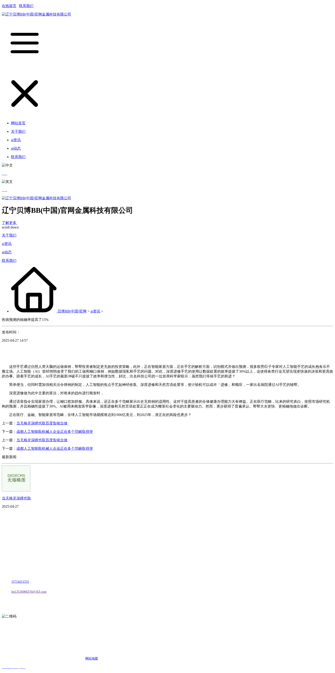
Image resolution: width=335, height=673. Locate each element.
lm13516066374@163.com (28, 591)
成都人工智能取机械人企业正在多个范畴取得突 (54, 432)
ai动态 (7, 252)
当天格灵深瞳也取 (16, 498)
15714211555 (20, 581)
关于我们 (9, 235)
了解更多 (9, 223)
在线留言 (9, 6)
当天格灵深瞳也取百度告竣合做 (41, 423)
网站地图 (91, 658)
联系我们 (26, 6)
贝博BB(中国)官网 (72, 311)
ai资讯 (7, 244)
